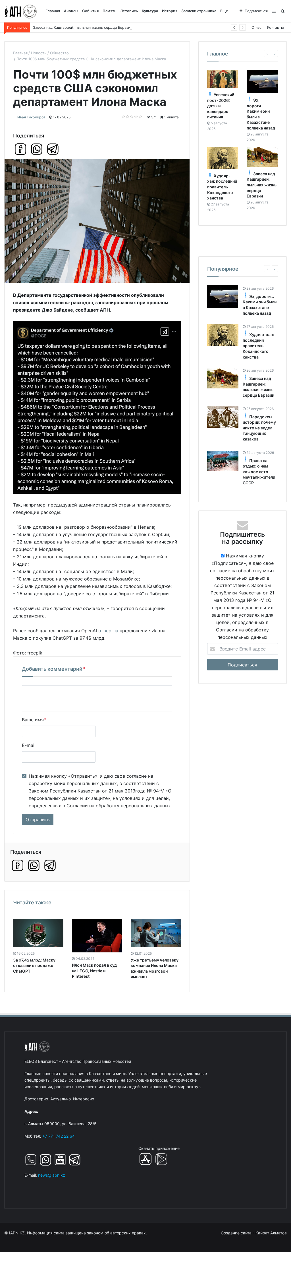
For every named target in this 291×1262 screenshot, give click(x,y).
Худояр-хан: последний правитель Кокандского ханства (222, 186)
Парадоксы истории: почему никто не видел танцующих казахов (259, 427)
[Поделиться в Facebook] (20, 149)
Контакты (275, 27)
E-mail (29, 745)
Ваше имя (34, 719)
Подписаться (256, 11)
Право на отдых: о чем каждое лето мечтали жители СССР (259, 471)
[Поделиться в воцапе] (36, 149)
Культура (150, 11)
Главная (52, 11)
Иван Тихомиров (31, 117)
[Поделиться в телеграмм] (52, 149)
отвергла (108, 630)
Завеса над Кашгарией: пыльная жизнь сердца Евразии (83, 27)
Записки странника (198, 11)
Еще (224, 11)
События (90, 11)
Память (109, 11)
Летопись (129, 11)
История (169, 11)
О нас (256, 27)
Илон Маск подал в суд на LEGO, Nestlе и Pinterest (94, 971)
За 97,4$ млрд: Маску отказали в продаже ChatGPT (34, 965)
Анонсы (71, 11)
